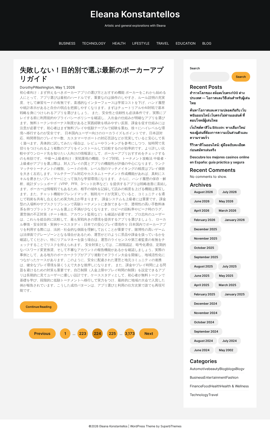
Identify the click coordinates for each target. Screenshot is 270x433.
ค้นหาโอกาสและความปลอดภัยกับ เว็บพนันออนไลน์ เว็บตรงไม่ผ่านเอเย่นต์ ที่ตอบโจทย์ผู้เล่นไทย (218, 115)
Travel (162, 43)
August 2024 (203, 341)
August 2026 (203, 192)
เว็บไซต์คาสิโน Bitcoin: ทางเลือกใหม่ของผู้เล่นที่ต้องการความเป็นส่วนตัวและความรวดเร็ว (219, 132)
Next (148, 333)
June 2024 (201, 350)
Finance (196, 386)
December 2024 (205, 303)
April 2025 (201, 285)
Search (195, 68)
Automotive (199, 369)
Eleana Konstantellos (135, 14)
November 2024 (205, 313)
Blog (206, 43)
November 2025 (205, 238)
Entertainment (215, 377)
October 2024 (204, 322)
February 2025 (204, 294)
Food (206, 386)
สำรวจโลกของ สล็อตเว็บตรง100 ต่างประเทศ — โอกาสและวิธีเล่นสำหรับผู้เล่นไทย (220, 98)
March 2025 (227, 285)
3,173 (130, 333)
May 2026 (226, 201)
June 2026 (201, 201)
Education (186, 43)
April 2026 (201, 210)
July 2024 (229, 341)
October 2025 (204, 247)
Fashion (232, 377)
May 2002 (226, 350)
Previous (42, 333)
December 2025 (205, 229)
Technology (94, 43)
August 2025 (203, 266)
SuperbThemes (171, 426)
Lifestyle (141, 43)
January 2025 (235, 294)
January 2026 (235, 220)
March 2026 (227, 210)
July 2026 (229, 192)
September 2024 (206, 331)
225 (112, 333)
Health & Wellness (234, 386)
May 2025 (226, 275)
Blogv (239, 369)
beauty (213, 369)
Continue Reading (38, 306)
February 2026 (204, 220)
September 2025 (206, 257)
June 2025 (201, 275)
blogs (231, 369)
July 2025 (229, 266)
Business (67, 43)
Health (119, 43)
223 (82, 333)
